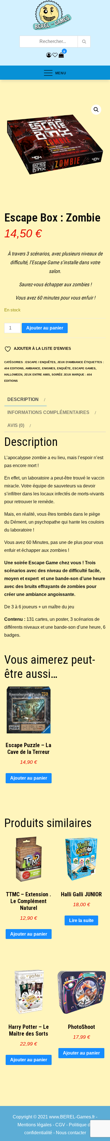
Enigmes (48, 368)
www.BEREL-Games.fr (72, 1116)
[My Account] (48, 55)
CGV (60, 1124)
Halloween (13, 374)
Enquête (64, 368)
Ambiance (32, 368)
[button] (96, 110)
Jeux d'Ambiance (70, 362)
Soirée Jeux (61, 374)
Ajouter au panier (44, 328)
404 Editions (14, 368)
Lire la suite (81, 920)
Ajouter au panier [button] (28, 778)
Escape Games (84, 368)
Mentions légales (34, 1124)
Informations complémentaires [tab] (48, 412)
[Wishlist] (55, 55)
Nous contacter (71, 1132)
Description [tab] (23, 399)
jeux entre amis (37, 374)
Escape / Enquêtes (40, 362)
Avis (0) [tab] (15, 425)
